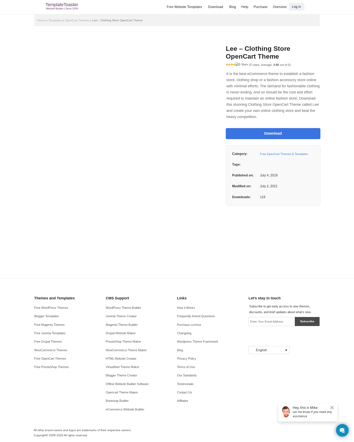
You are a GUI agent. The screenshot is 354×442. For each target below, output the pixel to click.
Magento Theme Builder (122, 324)
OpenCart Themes (77, 20)
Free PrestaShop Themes (51, 367)
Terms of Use (186, 367)
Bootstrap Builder (117, 400)
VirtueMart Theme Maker (122, 367)
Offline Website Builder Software (127, 384)
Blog (232, 7)
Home (41, 20)
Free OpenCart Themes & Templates (284, 154)
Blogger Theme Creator (121, 375)
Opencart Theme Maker (122, 392)
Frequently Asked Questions (196, 316)
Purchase (261, 7)
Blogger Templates (46, 316)
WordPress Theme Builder (123, 307)
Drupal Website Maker (121, 333)
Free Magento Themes (49, 324)
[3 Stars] (232, 64)
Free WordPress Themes (51, 307)
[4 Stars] (234, 64)
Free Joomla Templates (50, 333)
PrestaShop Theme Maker (123, 341)
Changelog (184, 333)
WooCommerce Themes (50, 350)
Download (215, 7)
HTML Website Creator (121, 358)
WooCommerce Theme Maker (126, 350)
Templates (55, 20)
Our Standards (187, 375)
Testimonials (185, 384)
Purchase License (189, 324)
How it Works (186, 307)
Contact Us (184, 392)
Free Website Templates (184, 7)
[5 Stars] (242, 64)
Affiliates (182, 400)
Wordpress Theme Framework (197, 341)
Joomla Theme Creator (121, 316)
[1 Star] (227, 64)
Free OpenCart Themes (50, 358)
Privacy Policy (186, 358)
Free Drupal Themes (48, 341)
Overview (280, 7)
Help (244, 7)
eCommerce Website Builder (125, 409)
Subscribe (307, 321)
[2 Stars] (229, 64)
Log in (296, 6)
